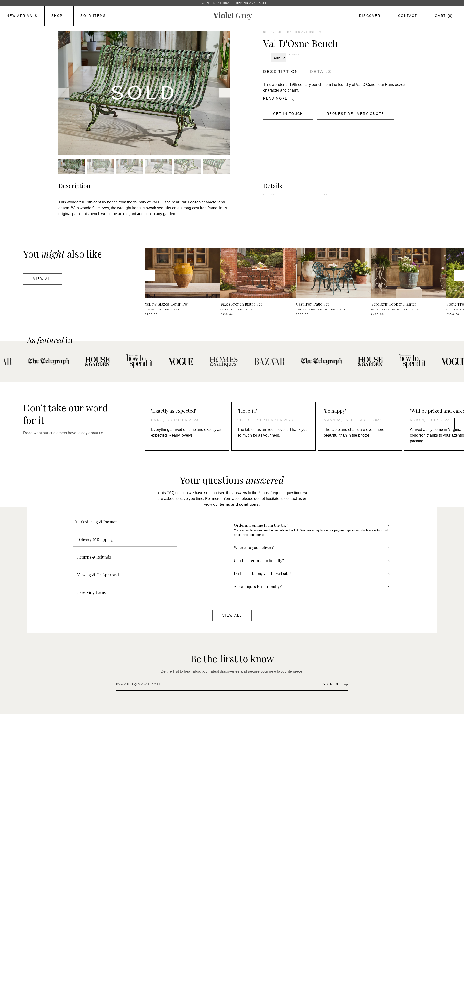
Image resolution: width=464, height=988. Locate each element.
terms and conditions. (240, 504)
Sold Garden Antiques (297, 32)
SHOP (267, 32)
